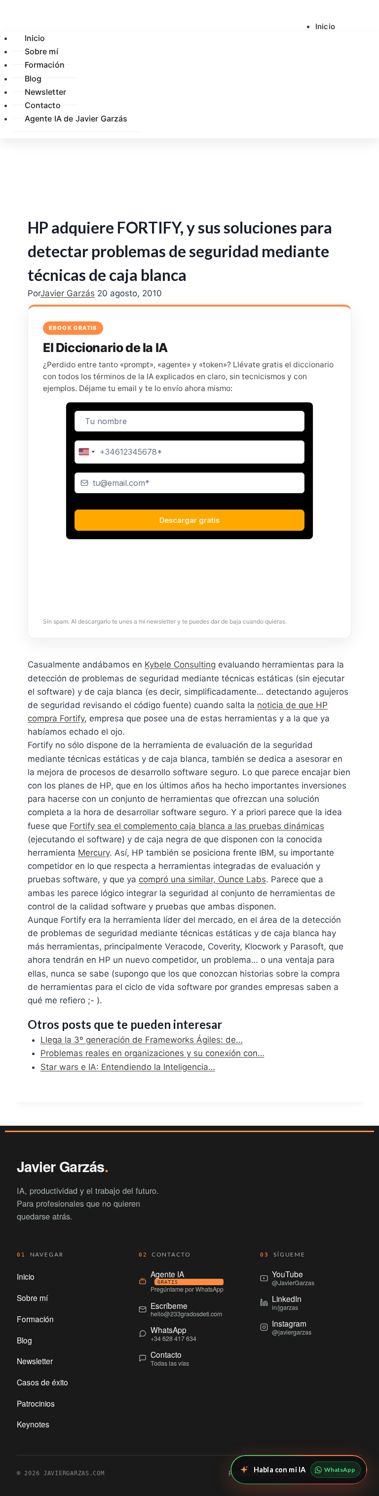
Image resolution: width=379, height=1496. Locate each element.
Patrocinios (36, 1403)
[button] (330, 159)
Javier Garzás (67, 293)
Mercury (94, 853)
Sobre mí (32, 1297)
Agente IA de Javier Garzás (76, 118)
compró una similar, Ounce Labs (202, 879)
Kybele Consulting (180, 664)
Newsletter (35, 1360)
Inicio (325, 26)
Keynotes (33, 1423)
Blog (24, 1340)
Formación (45, 65)
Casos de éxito (42, 1382)
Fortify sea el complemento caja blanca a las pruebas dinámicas (197, 826)
